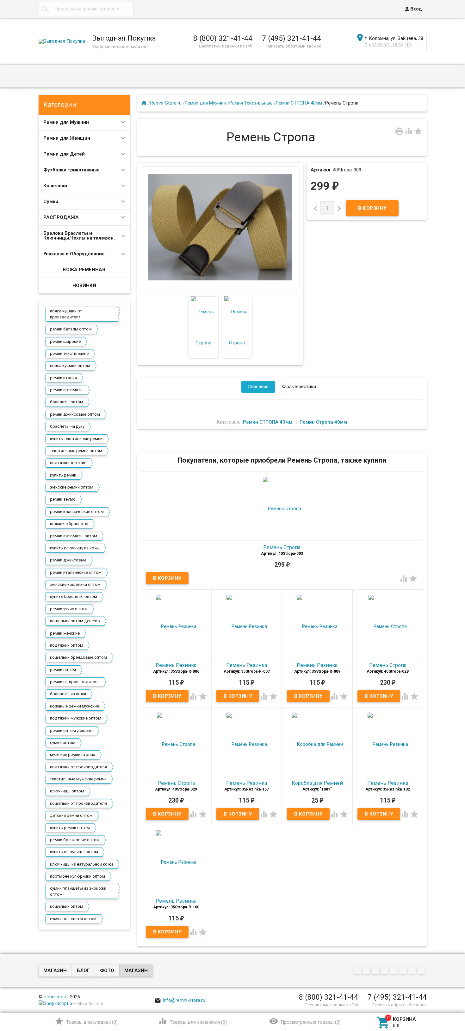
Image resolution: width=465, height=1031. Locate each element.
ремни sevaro (63, 499)
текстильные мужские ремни (78, 779)
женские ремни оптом (71, 487)
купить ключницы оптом (74, 851)
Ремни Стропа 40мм (323, 422)
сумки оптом (62, 742)
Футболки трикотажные (71, 170)
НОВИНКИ (84, 285)
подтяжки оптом (66, 645)
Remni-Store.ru (166, 103)
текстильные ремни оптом (76, 450)
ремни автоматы (67, 389)
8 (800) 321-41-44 (222, 38)
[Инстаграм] (422, 971)
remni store (56, 997)
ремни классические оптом (77, 511)
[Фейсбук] (376, 971)
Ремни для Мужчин (66, 122)
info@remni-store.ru (180, 1000)
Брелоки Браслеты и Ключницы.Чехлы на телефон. (79, 235)
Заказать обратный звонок (293, 45)
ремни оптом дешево (71, 730)
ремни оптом (63, 669)
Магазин (55, 970)
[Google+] (367, 971)
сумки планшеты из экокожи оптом (78, 891)
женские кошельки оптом (75, 584)
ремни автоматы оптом (73, 536)
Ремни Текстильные (251, 103)
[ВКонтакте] (358, 971)
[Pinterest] (394, 971)
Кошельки (55, 186)
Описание (258, 386)
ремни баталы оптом (71, 329)
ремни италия (63, 377)
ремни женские (65, 633)
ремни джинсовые (68, 560)
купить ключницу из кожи (75, 548)
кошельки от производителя (78, 803)
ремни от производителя (75, 681)
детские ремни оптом (71, 815)
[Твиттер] (385, 971)
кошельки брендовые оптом (78, 657)
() (86, 1021)
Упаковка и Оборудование (74, 254)
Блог (83, 970)
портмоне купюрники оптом (77, 876)
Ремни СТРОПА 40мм (299, 103)
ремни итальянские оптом (76, 572)
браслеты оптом (66, 402)
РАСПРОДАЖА (61, 217)
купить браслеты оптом (73, 596)
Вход (413, 9)
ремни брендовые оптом (75, 839)
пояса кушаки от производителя (66, 314)
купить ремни (63, 475)
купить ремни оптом (70, 827)
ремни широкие (65, 341)
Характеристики (298, 386)
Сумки (50, 201)
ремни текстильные (69, 353)
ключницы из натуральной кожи (81, 864)
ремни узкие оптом (69, 608)
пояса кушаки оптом (70, 365)
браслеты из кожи (68, 693)
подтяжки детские (68, 462)
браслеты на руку (67, 426)
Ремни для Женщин (66, 138)
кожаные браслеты (69, 523)
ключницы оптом (67, 791)
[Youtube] (413, 971)
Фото (107, 970)
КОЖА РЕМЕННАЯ (84, 269)
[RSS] (403, 971)
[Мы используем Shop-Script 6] (55, 1003)
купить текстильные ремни (76, 438)
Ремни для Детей (64, 154)
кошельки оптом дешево (75, 620)
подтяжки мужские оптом (75, 718)
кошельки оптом (66, 906)
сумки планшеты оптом (73, 918)
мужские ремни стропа (72, 754)
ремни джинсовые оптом (75, 414)
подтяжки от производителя (78, 767)
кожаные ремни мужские (74, 706)
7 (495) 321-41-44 (291, 38)
